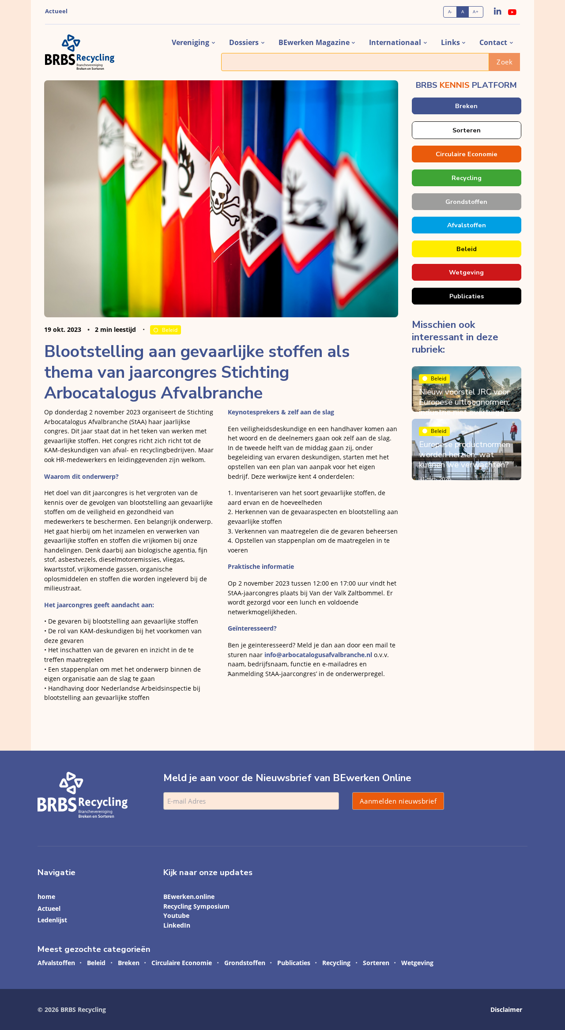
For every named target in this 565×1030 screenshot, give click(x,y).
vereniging (190, 42)
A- (450, 12)
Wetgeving (466, 272)
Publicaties (466, 296)
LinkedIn (176, 925)
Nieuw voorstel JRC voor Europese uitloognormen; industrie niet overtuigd (464, 402)
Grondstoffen (466, 201)
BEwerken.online (189, 896)
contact (493, 42)
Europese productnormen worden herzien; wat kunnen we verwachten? (464, 455)
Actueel (56, 11)
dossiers (244, 42)
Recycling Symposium (196, 906)
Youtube (176, 915)
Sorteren (466, 130)
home (46, 896)
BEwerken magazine (314, 42)
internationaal (395, 42)
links (450, 42)
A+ (475, 12)
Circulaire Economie (466, 154)
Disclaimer (506, 1009)
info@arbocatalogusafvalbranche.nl (318, 654)
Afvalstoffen (466, 225)
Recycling (466, 177)
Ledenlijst (52, 920)
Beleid (169, 330)
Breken (466, 105)
